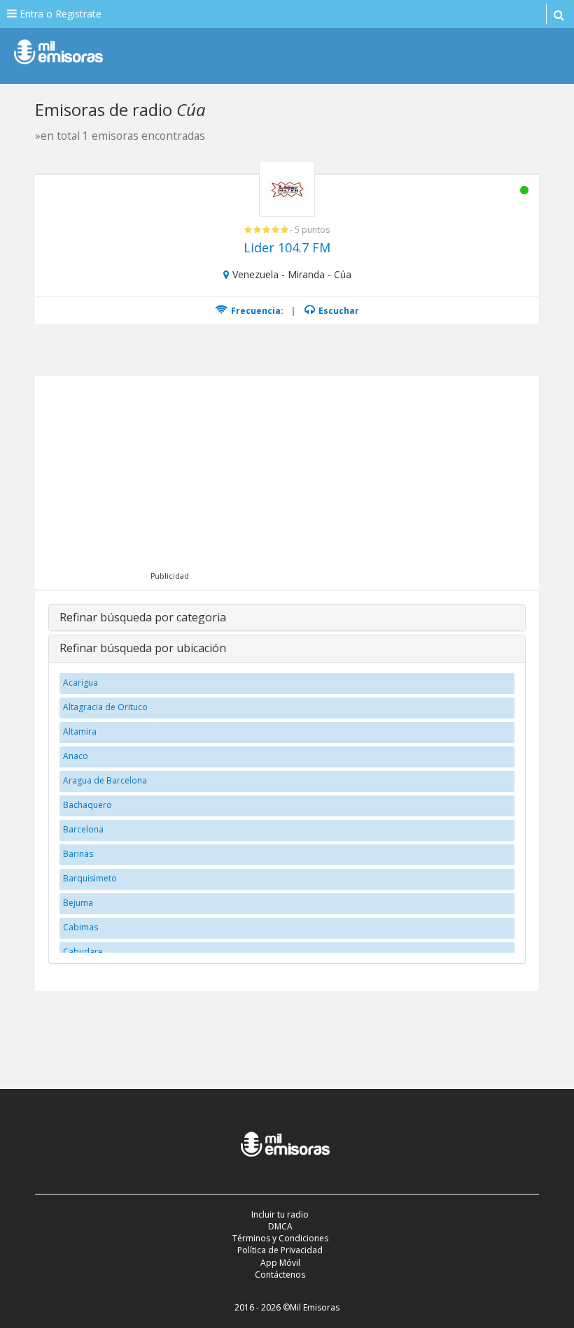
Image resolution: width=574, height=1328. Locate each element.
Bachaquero (87, 805)
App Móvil (280, 1263)
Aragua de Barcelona (105, 780)
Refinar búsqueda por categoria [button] (142, 617)
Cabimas (80, 927)
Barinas (78, 854)
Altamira (80, 731)
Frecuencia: (256, 311)
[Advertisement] (306, 481)
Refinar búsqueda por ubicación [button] (142, 648)
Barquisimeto (90, 878)
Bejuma (78, 903)
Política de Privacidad (280, 1250)
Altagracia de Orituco (105, 707)
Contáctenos (280, 1274)
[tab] (287, 618)
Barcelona (83, 829)
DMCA (280, 1226)
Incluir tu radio (280, 1214)
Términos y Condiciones (280, 1238)
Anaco (75, 756)
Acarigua (80, 682)
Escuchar (337, 311)
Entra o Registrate (59, 13)
